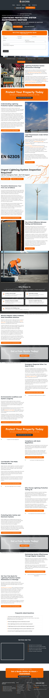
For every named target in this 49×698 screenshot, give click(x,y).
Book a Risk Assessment (30, 26)
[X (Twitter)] (31, 62)
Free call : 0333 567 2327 (17, 178)
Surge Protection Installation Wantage (35, 649)
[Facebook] (28, 62)
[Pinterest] (29, 62)
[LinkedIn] (27, 62)
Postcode (4, 40)
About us (18, 5)
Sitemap (29, 690)
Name (4, 36)
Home (13, 5)
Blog (29, 5)
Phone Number (34, 36)
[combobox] (35, 42)
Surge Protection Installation (7, 689)
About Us (29, 686)
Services (24, 5)
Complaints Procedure (20, 687)
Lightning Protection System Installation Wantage (37, 646)
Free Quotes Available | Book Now (24, 97)
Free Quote (29, 685)
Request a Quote (5, 178)
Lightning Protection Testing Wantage (35, 645)
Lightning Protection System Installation (9, 687)
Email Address (20, 36)
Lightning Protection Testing (7, 686)
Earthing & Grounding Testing (7, 690)
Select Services (27, 40)
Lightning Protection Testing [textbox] (29, 41)
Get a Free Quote (30, 7)
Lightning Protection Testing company (10, 130)
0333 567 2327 (20, 8)
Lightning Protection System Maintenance (35, 85)
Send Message (6, 51)
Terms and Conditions (20, 684)
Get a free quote (29, 162)
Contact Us (34, 5)
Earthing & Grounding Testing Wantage (35, 651)
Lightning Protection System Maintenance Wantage (37, 648)
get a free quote (17, 26)
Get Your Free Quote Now (24, 676)
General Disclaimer (20, 686)
